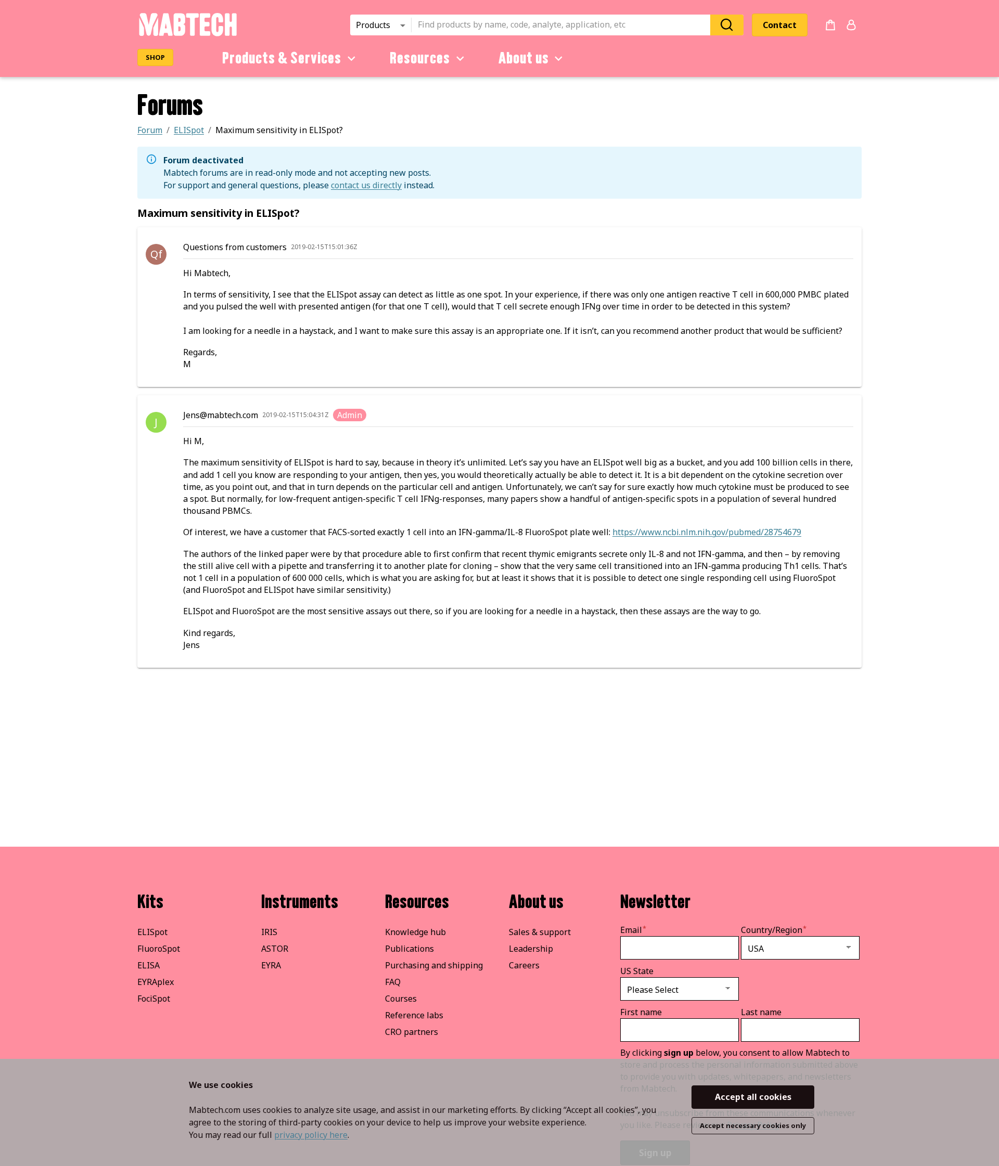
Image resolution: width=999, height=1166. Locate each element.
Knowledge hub (415, 932)
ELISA (148, 965)
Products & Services (281, 58)
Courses (401, 998)
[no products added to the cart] (830, 25)
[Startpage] (187, 34)
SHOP (155, 57)
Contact (780, 25)
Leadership (531, 948)
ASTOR (274, 948)
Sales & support (540, 932)
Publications (409, 948)
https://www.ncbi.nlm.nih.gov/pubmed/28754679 (706, 532)
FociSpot (153, 998)
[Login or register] (851, 25)
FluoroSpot (158, 948)
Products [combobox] (373, 25)
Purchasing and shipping (434, 965)
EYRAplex (155, 982)
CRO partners (411, 1032)
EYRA (271, 965)
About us (523, 58)
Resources (420, 58)
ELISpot (152, 932)
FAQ (393, 982)
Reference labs (414, 1015)
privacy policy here (311, 1135)
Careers (524, 965)
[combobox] (564, 25)
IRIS (269, 932)
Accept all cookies (753, 1097)
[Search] (727, 25)
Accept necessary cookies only (753, 1125)
